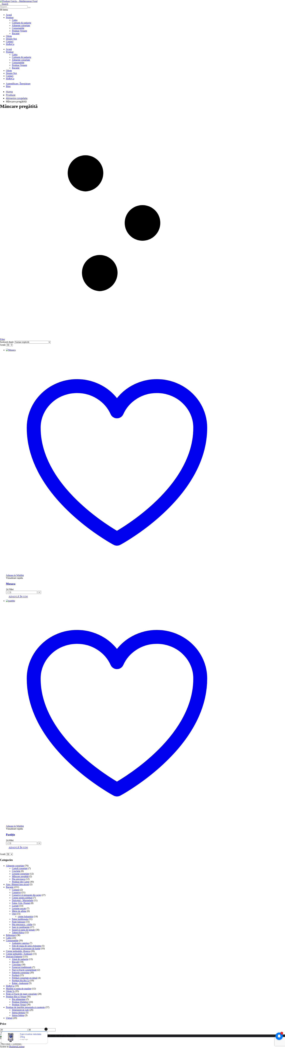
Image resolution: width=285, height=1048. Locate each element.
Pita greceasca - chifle (22, 924)
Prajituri (15, 975)
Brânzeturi (11, 935)
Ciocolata (16, 964)
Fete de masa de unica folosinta (26, 946)
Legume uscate (19, 908)
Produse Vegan (19, 1004)
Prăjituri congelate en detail (24, 978)
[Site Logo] (18, 1)
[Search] (29, 7)
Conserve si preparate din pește (26, 895)
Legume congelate (20, 873)
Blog (8, 86)
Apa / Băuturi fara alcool (17, 884)
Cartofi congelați (19, 868)
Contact (9, 41)
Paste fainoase (18, 922)
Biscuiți (15, 962)
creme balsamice (25, 916)
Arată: (3, 345)
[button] (4, 4)
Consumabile (12, 940)
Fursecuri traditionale (22, 967)
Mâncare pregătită (20, 876)
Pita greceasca (18, 879)
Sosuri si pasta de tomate (23, 930)
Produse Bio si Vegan (16, 996)
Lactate (15, 905)
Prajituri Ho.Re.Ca (20, 980)
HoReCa (10, 44)
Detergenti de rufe (20, 1010)
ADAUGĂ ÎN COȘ (18, 596)
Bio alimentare (19, 999)
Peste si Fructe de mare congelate (21, 994)
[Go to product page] (117, 350)
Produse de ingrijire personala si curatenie (25, 1007)
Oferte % (10, 991)
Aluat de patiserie (20, 959)
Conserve (16, 892)
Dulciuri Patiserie (14, 956)
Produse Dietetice (20, 1002)
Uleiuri (9, 1018)
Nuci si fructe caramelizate (24, 970)
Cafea (8, 938)
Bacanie (10, 887)
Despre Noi (11, 39)
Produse (10, 17)
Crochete (16, 871)
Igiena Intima (18, 1015)
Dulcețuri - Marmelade (22, 900)
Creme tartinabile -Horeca (18, 951)
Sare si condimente (21, 927)
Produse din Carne (20, 881)
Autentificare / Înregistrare (18, 83)
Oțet (14, 914)
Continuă (17, 1044)
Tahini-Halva (18, 932)
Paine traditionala (20, 919)
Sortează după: (7, 342)
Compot (15, 889)
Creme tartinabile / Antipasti (19, 954)
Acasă (9, 15)
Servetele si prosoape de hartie (26, 948)
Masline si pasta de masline (18, 988)
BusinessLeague (16, 1046)
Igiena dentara (18, 1012)
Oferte (9, 36)
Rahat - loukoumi (20, 983)
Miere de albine (19, 911)
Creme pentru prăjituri (22, 897)
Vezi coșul (5, 1044)
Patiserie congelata (20, 972)
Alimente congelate (15, 865)
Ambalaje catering (20, 943)
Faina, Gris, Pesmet (21, 903)
